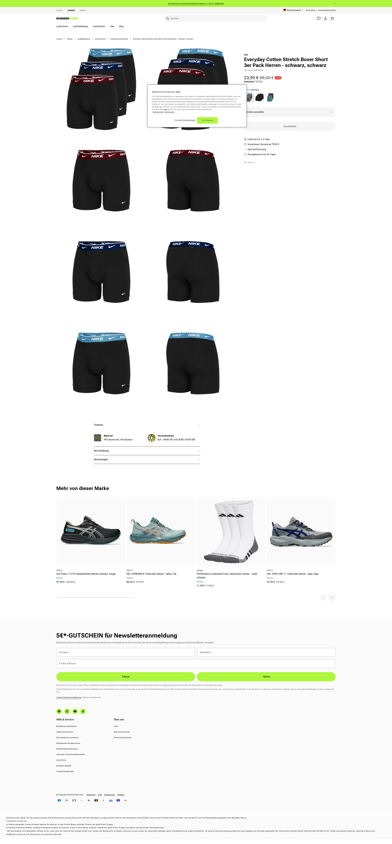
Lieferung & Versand (64, 732)
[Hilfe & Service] (318, 18)
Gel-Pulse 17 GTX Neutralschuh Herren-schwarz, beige (86, 573)
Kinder (83, 10)
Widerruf (120, 795)
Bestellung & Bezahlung (66, 726)
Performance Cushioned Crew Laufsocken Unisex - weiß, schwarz (227, 575)
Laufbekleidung (80, 26)
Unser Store (310, 10)
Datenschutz (109, 795)
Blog (121, 26)
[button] (323, 597)
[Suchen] (167, 18)
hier (165, 109)
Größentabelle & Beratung (67, 749)
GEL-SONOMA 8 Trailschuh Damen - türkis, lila (151, 573)
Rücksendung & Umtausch (67, 737)
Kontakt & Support (63, 766)
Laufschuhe (62, 26)
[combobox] (215, 18)
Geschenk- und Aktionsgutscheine (70, 754)
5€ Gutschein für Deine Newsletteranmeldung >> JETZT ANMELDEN (196, 3)
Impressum (91, 795)
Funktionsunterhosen (119, 39)
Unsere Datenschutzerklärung (68, 697)
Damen (59, 10)
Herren (71, 10)
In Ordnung (207, 120)
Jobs (116, 726)
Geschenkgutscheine (327, 10)
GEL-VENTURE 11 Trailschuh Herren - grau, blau (292, 573)
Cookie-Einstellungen (65, 771)
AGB (100, 795)
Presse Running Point (122, 737)
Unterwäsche (100, 39)
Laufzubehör (99, 26)
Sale (112, 26)
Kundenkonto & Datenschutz (68, 743)
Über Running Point (122, 732)
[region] (197, 105)
